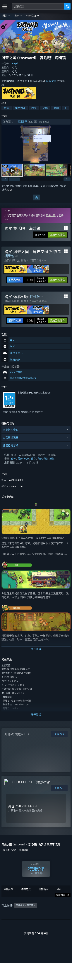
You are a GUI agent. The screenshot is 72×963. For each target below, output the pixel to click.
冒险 (6, 107)
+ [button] (65, 107)
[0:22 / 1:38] (36, 144)
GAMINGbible (16, 479)
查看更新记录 (10, 437)
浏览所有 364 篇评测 (36, 933)
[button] (7, 15)
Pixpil (15, 63)
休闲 (56, 107)
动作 (45, 107)
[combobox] (38, 6)
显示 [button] (58, 889)
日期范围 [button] (43, 889)
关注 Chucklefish (22, 806)
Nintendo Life (16, 486)
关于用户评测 (9, 850)
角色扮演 (20, 107)
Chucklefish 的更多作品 (31, 782)
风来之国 (51, 80)
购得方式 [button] (26, 889)
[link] (35, 280)
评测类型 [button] (8, 889)
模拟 (51, 458)
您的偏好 (23, 850)
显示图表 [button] (60, 895)
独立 (34, 107)
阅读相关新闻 (10, 445)
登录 (9, 189)
